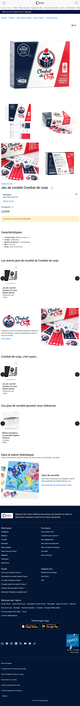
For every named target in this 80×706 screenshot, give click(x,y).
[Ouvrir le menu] (4, 3)
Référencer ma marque (49, 572)
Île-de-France (6, 604)
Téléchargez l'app (40, 620)
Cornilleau (5, 440)
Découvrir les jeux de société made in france (56, 485)
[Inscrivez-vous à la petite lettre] (2, 644)
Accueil (3, 18)
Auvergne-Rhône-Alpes (52, 608)
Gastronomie (70, 8)
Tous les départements (9, 615)
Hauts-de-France (62, 604)
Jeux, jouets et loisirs (51, 8)
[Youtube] (25, 644)
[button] (40, 680)
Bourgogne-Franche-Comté (36, 604)
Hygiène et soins (36, 8)
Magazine (4, 555)
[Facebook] (7, 644)
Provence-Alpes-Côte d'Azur (11, 612)
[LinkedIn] (16, 644)
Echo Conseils (44, 700)
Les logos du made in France (11, 580)
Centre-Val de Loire (18, 604)
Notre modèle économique (50, 547)
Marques (4, 536)
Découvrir (28, 12)
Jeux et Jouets (38, 18)
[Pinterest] (30, 644)
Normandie (51, 604)
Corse (24, 612)
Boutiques (4, 543)
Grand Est (72, 604)
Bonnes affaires (6, 8)
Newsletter (5, 563)
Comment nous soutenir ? (50, 536)
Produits (11, 18)
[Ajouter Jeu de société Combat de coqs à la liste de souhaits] (52, 188)
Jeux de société (51, 18)
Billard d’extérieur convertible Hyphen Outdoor (10, 435)
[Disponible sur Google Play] (50, 626)
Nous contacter (46, 555)
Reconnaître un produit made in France (14, 576)
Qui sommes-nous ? (48, 532)
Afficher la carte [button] (8, 201)
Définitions (4, 559)
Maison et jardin (24, 8)
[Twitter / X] (21, 644)
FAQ (42, 580)
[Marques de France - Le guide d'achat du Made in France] (40, 3)
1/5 (74, 25)
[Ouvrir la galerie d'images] (40, 61)
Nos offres (45, 576)
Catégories (5, 532)
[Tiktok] (34, 644)
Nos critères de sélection (50, 543)
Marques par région (11, 600)
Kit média (44, 551)
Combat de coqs (7, 184)
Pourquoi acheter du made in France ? (14, 584)
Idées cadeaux (6, 547)
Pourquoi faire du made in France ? (13, 588)
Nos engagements (47, 540)
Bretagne (17, 608)
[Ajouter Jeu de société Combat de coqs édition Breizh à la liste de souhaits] (16, 267)
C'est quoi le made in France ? (11, 572)
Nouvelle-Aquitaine (28, 608)
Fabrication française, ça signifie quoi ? (14, 592)
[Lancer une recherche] (76, 3)
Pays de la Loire (6, 608)
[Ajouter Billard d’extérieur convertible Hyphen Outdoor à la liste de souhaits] (16, 412)
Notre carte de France (8, 551)
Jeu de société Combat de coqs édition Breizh (9, 290)
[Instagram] (11, 644)
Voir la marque (6, 338)
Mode (15, 8)
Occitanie (39, 608)
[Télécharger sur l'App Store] (29, 626)
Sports (62, 8)
